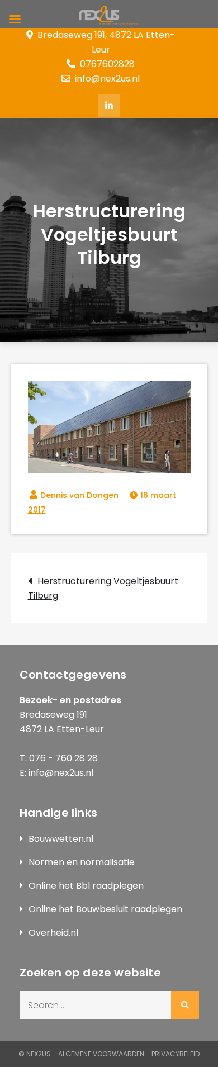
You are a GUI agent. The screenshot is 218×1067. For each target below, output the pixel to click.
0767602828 (107, 64)
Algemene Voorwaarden (101, 1054)
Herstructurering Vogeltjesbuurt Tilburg (103, 588)
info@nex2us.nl (107, 78)
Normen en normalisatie (82, 862)
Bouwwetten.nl (61, 838)
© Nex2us (34, 1054)
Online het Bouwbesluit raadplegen (105, 909)
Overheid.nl (53, 932)
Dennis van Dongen (79, 495)
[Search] (185, 1005)
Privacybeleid (175, 1054)
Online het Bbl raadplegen (86, 885)
